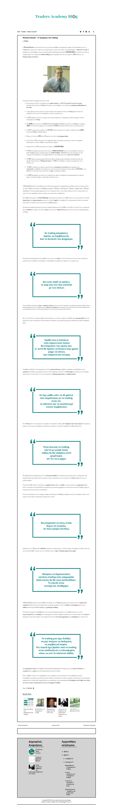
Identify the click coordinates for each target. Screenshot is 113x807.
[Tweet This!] (29, 688)
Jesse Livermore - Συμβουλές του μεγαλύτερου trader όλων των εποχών (62, 712)
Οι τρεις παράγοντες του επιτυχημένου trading (70, 774)
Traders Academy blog (56, 800)
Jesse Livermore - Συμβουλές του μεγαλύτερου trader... (70, 791)
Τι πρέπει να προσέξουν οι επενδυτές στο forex (69, 783)
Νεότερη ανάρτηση (23, 725)
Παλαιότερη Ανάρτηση (89, 725)
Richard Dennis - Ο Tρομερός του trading (40, 38)
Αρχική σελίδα (55, 725)
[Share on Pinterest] (33, 688)
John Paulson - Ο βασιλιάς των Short (75, 710)
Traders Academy (32, 32)
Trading (23, 32)
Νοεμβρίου (68, 758)
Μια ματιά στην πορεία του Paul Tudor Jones (51, 710)
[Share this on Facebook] (27, 688)
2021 (65, 755)
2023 (65, 751)
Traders (26, 41)
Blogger (69, 800)
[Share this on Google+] (31, 688)
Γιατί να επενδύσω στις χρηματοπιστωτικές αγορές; (28, 711)
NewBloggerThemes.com (65, 802)
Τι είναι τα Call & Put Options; (38, 759)
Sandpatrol (48, 802)
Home (18, 32)
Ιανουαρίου (68, 762)
